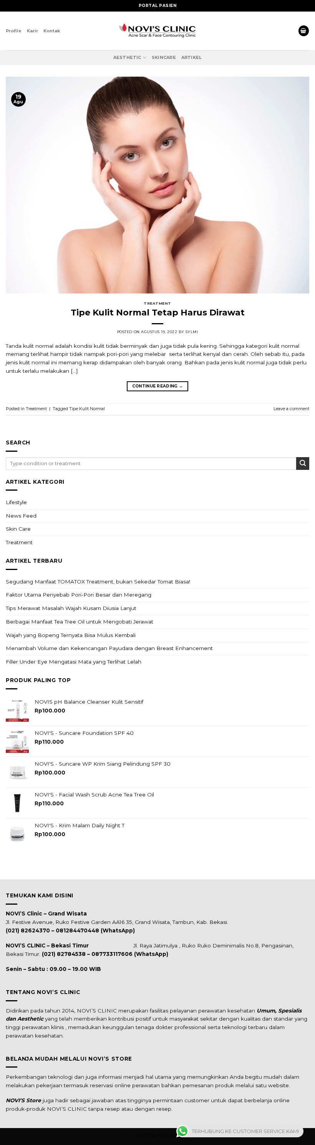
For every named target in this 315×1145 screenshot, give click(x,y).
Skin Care (18, 529)
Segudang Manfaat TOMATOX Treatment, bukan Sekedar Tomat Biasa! (98, 581)
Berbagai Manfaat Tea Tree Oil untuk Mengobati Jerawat (79, 622)
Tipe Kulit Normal (87, 408)
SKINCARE (164, 57)
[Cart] (303, 30)
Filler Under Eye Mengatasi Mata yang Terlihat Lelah (73, 662)
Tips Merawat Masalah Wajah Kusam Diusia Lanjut (71, 608)
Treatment (19, 542)
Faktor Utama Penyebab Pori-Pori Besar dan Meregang (78, 595)
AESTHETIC (127, 57)
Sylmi (192, 332)
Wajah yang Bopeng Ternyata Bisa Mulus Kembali (71, 635)
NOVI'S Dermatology (156, 1135)
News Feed (21, 516)
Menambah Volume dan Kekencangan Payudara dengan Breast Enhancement (109, 648)
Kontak (51, 31)
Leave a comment (291, 408)
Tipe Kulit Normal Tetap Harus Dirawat (158, 312)
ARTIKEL (191, 57)
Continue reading (157, 386)
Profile (14, 31)
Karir (32, 31)
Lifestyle (16, 502)
